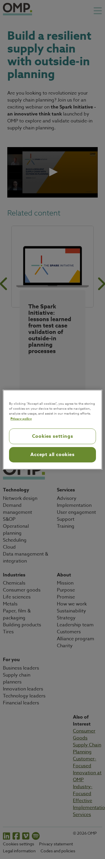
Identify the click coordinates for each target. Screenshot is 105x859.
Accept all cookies (52, 454)
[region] (52, 429)
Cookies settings (52, 436)
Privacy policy (21, 418)
